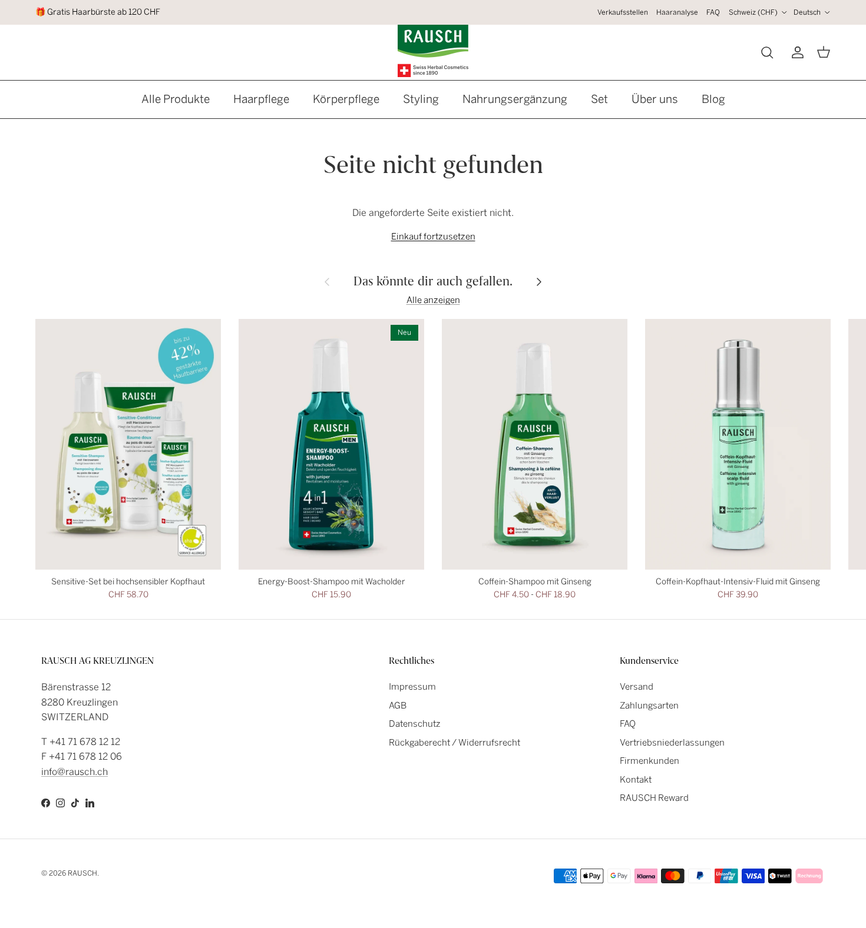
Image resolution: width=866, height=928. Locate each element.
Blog (713, 99)
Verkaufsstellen (622, 12)
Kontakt (636, 779)
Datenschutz (415, 724)
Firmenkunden (649, 761)
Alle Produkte (175, 99)
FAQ (713, 12)
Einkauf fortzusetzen (433, 236)
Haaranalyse (677, 12)
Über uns (655, 99)
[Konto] (795, 52)
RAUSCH (82, 873)
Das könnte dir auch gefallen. (433, 281)
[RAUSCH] (433, 51)
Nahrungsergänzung (514, 99)
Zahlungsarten (649, 705)
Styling (421, 99)
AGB (397, 705)
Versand (636, 686)
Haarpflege (261, 99)
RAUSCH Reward (654, 798)
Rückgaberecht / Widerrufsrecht (454, 742)
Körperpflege (346, 99)
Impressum (412, 686)
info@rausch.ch (74, 771)
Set (599, 99)
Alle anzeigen (433, 300)
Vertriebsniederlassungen (672, 742)
